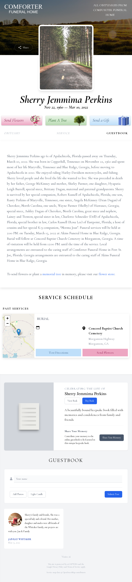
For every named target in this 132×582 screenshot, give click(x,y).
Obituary (12, 133)
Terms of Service (73, 567)
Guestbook (117, 133)
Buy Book (89, 400)
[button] (18, 332)
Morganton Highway (102, 339)
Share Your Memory (111, 437)
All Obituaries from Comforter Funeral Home (110, 10)
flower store (107, 274)
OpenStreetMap (69, 572)
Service (63, 133)
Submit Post (113, 494)
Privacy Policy (58, 567)
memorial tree (51, 274)
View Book (72, 400)
